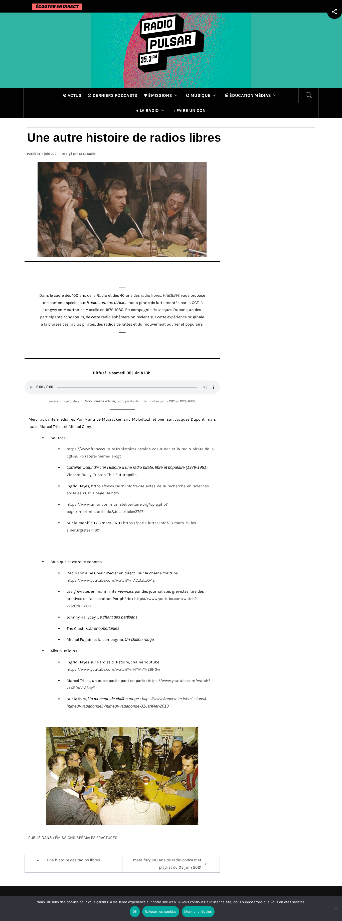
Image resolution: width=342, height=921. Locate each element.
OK (134, 911)
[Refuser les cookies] (335, 911)
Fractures (171, 295)
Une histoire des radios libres (73, 860)
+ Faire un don (189, 110)
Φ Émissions (158, 95)
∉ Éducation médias (248, 95)
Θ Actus (72, 95)
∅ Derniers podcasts (112, 95)
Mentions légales (198, 911)
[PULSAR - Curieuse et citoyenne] (171, 49)
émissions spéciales (75, 837)
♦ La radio (147, 110)
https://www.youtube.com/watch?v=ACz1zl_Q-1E (111, 580)
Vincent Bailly (79, 474)
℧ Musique (198, 95)
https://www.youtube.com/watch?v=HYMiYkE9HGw (113, 669)
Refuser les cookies (161, 911)
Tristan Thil (103, 474)
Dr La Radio (87, 154)
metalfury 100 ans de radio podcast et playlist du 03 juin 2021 (167, 864)
